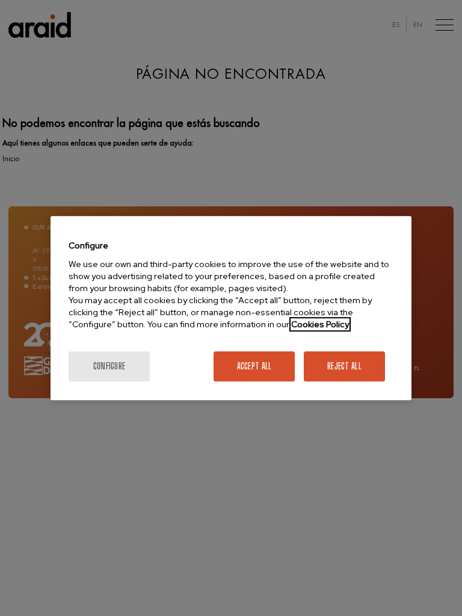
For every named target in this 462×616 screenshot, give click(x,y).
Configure (109, 366)
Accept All (254, 366)
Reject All (344, 366)
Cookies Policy (320, 324)
